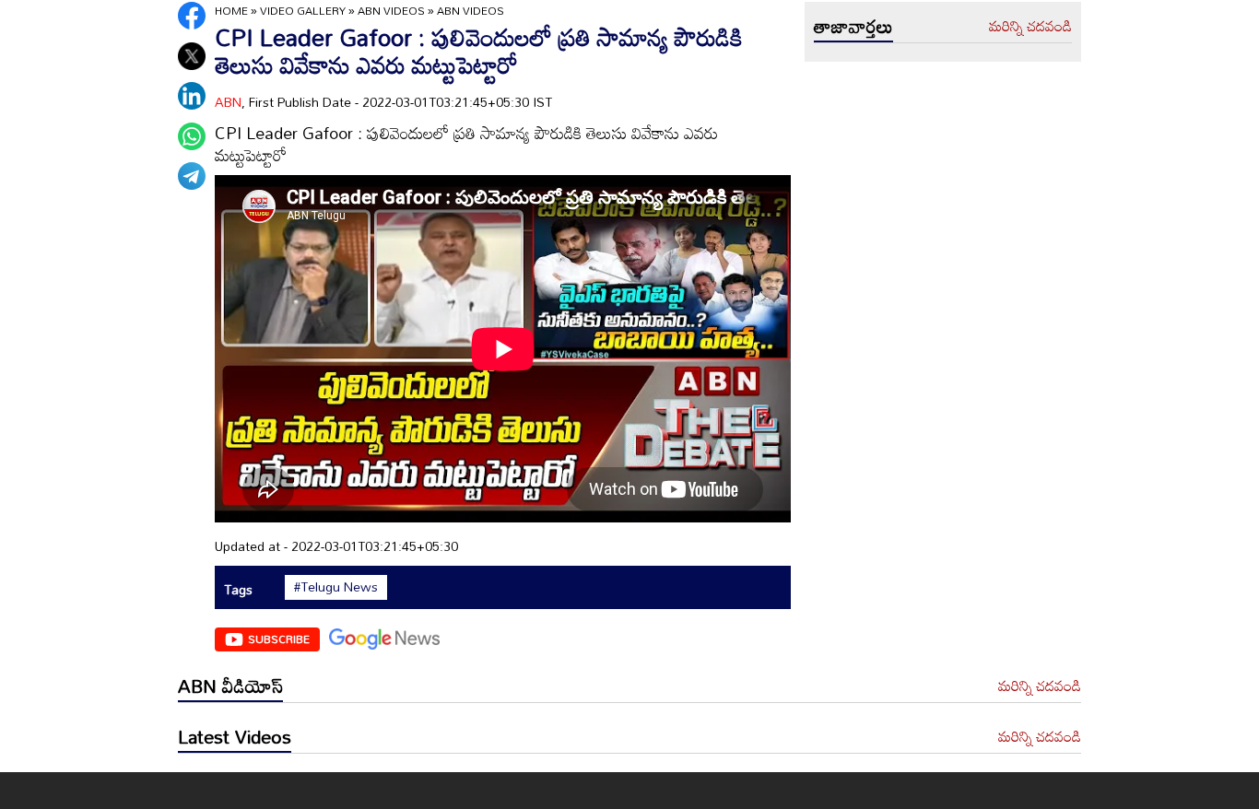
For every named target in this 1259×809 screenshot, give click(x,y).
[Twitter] (192, 56)
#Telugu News (336, 587)
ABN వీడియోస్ (230, 685)
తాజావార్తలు (853, 26)
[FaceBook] (192, 15)
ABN (228, 101)
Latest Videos (234, 736)
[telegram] (192, 176)
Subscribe (279, 638)
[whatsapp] (192, 136)
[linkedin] (192, 96)
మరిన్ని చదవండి (1030, 26)
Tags (238, 589)
